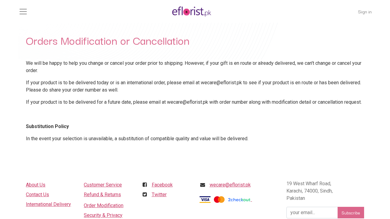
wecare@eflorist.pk (230, 185)
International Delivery (48, 204)
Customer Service (103, 185)
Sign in (365, 11)
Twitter (159, 194)
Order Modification (103, 205)
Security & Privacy (103, 215)
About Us (35, 185)
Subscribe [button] (351, 212)
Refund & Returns (102, 194)
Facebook (162, 185)
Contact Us (37, 194)
